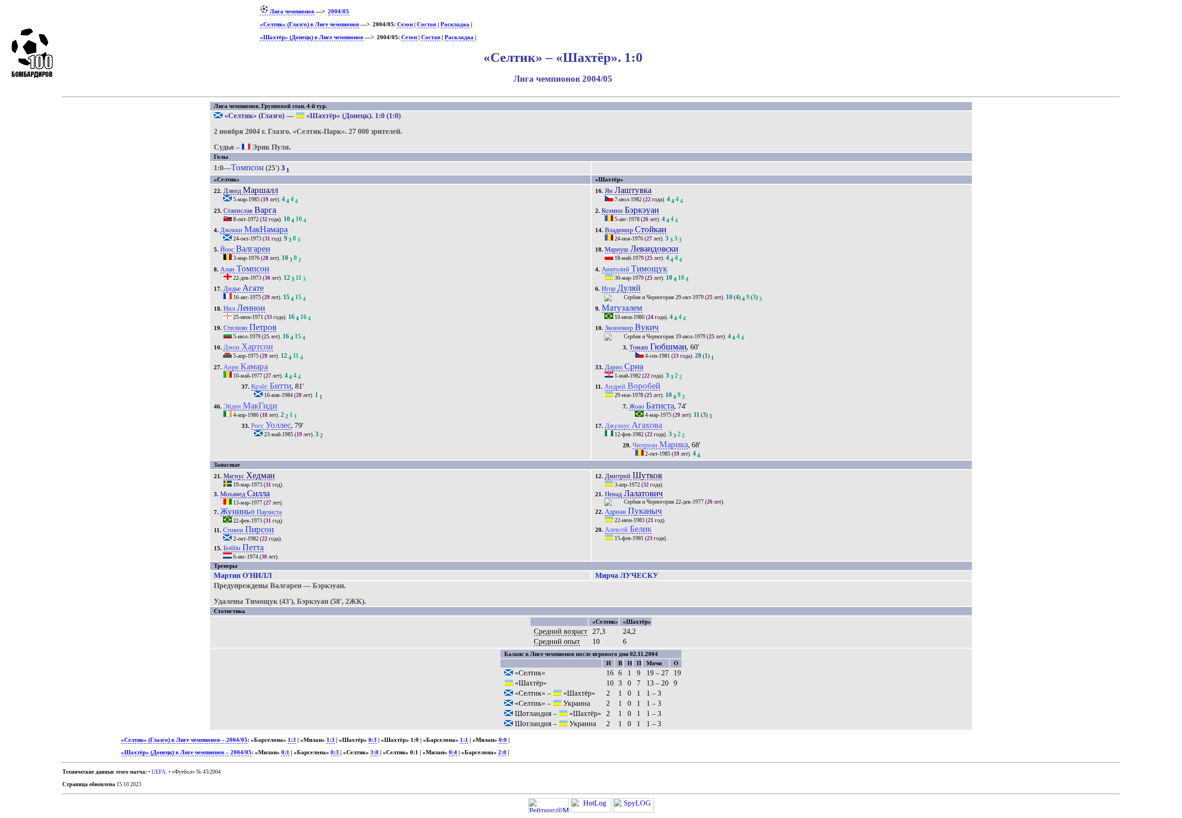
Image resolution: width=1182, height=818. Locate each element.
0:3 (372, 740)
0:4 (453, 752)
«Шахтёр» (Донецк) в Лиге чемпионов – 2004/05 (186, 752)
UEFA (158, 772)
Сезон (405, 24)
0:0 (503, 740)
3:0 (374, 752)
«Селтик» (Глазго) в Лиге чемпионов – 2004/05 (184, 740)
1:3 (292, 740)
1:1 (464, 740)
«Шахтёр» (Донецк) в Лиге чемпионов (311, 37)
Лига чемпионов (291, 11)
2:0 (502, 752)
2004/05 (338, 11)
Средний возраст (560, 631)
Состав (426, 24)
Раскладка (455, 24)
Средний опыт (557, 641)
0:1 (285, 752)
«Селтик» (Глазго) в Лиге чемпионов (309, 24)
